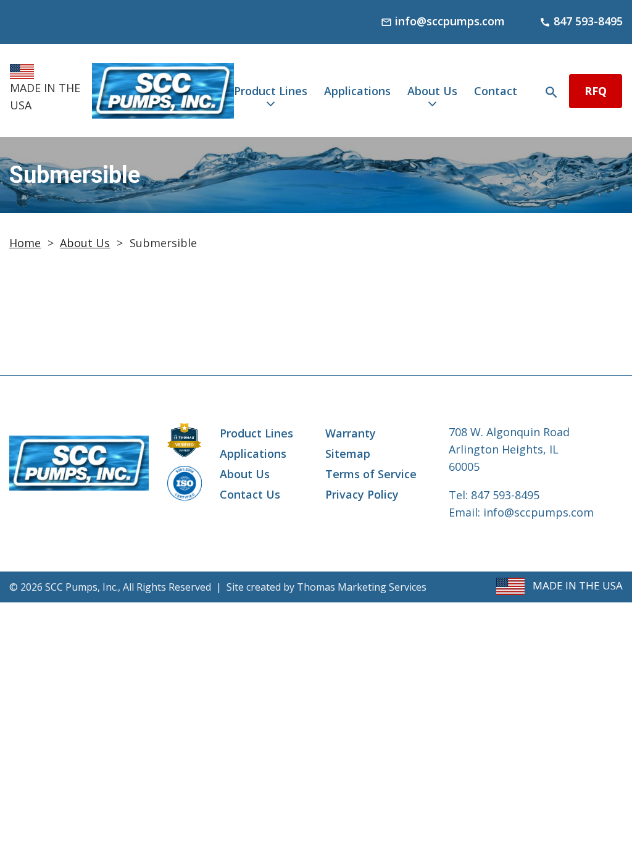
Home (25, 242)
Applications (357, 90)
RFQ (595, 90)
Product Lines (270, 90)
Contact (495, 90)
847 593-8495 (505, 494)
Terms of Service (371, 473)
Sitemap (347, 453)
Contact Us (250, 494)
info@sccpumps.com (538, 512)
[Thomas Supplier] (184, 440)
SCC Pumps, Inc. (81, 587)
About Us (432, 90)
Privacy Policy (362, 494)
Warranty (350, 433)
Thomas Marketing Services (361, 587)
